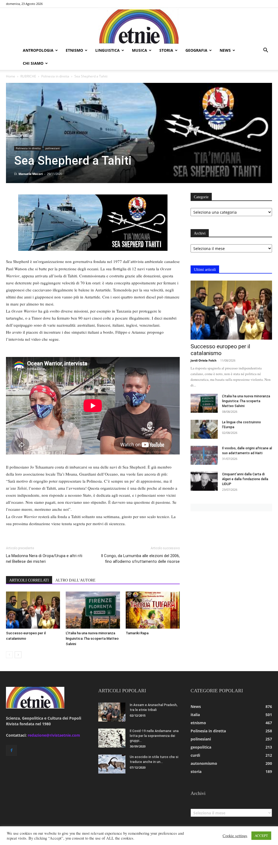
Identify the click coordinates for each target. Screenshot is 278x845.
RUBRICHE (28, 76)
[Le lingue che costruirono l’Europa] (204, 429)
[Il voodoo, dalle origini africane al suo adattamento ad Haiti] (204, 455)
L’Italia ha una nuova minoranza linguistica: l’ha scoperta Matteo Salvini (92, 638)
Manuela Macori (30, 174)
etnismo (74, 50)
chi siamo (33, 63)
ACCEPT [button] (261, 835)
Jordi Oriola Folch (203, 360)
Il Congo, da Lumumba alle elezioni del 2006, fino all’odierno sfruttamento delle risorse (140, 558)
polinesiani (52, 148)
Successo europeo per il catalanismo (220, 349)
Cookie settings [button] (235, 835)
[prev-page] (9, 654)
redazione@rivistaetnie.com (54, 735)
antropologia (38, 50)
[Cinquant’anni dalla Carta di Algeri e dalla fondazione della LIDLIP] (204, 481)
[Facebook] (11, 750)
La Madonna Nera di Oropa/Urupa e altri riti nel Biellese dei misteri (44, 558)
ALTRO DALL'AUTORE (75, 580)
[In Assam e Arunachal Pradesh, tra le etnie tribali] (111, 712)
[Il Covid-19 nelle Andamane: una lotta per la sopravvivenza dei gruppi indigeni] (111, 738)
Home (10, 76)
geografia (196, 50)
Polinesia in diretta (55, 76)
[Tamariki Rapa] (153, 610)
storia (166, 50)
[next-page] (18, 654)
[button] (265, 50)
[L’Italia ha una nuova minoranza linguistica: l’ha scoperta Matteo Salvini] (93, 610)
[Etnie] (139, 26)
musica (139, 50)
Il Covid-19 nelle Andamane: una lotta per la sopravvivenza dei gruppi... (154, 736)
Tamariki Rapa (137, 633)
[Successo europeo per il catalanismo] (33, 610)
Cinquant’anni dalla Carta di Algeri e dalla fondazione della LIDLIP (245, 479)
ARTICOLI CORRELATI (29, 580)
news (225, 50)
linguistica (107, 50)
